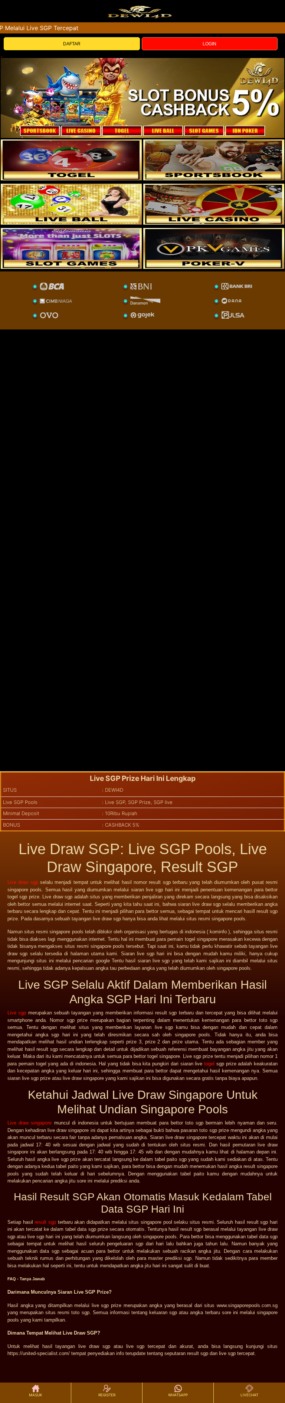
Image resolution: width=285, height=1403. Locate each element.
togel (209, 1063)
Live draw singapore (29, 1123)
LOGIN (209, 43)
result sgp (45, 1222)
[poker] (71, 248)
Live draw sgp (22, 882)
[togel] (71, 159)
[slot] (213, 159)
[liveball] (213, 248)
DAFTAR (72, 43)
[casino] (213, 204)
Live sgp (16, 1013)
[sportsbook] (71, 204)
